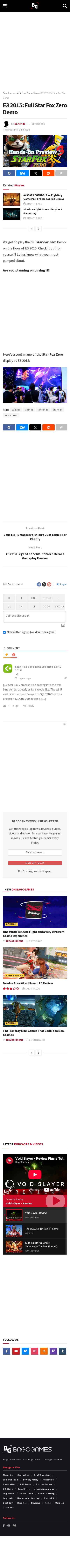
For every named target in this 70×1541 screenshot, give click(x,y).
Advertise (48, 1479)
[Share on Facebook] (9, 173)
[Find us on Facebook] (6, 1351)
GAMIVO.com (26, 1493)
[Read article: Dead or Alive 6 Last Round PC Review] (35, 963)
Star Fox (57, 409)
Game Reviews (14, 975)
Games (29, 409)
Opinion (11, 924)
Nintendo (43, 409)
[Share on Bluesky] (22, 173)
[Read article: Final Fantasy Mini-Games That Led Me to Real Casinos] (35, 1011)
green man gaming (44, 1488)
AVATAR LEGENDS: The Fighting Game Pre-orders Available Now (43, 197)
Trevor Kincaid (15, 941)
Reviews (35, 1502)
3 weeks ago (35, 941)
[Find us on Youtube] (16, 1351)
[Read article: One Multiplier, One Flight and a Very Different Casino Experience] (35, 912)
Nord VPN (49, 1498)
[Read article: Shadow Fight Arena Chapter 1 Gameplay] (11, 214)
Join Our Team (10, 1479)
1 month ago (32, 988)
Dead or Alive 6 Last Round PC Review (28, 983)
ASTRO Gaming (46, 1493)
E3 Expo (16, 409)
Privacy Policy (30, 1479)
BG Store (8, 1488)
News (48, 1502)
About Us (8, 1475)
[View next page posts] (38, 228)
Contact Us (23, 1475)
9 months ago (34, 218)
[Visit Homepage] (35, 6)
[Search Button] (65, 6)
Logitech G (9, 1493)
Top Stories (11, 415)
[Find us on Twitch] (53, 1351)
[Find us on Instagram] (34, 1351)
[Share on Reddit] (48, 173)
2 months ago (34, 203)
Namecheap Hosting (28, 1498)
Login (63, 584)
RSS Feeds (25, 1484)
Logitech (8, 1498)
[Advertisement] (35, 50)
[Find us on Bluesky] (25, 1351)
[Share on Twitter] (36, 173)
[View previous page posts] (32, 228)
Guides (10, 1507)
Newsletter (9, 1484)
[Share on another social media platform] (61, 173)
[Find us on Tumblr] (62, 1351)
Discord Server (44, 1484)
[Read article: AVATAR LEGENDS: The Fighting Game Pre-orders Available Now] (11, 199)
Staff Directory (42, 1475)
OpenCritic (24, 1488)
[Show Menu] (5, 6)
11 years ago (38, 123)
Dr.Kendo (19, 123)
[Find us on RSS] (44, 1351)
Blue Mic (21, 1502)
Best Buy (8, 1502)
